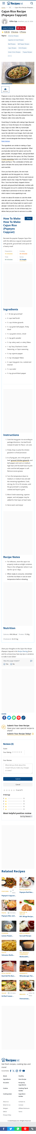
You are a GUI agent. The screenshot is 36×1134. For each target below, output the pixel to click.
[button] (32, 1129)
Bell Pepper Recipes (23, 44)
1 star (13, 752)
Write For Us (6, 1105)
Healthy (21, 1076)
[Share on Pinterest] (21, 28)
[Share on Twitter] (9, 718)
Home (3, 7)
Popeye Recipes (27, 52)
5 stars (21, 752)
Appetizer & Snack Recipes (16, 40)
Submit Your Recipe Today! (19, 733)
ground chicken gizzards (20, 460)
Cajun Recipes (12, 48)
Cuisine (5, 1088)
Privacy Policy (7, 1115)
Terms (20, 1111)
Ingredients (7, 1079)
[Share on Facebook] (4, 718)
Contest (21, 1105)
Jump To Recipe (8, 28)
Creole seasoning (7, 159)
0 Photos (23, 32)
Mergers (5, 1108)
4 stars (19, 752)
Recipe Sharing (23, 651)
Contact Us (22, 1102)
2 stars (15, 752)
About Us (6, 1102)
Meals (5, 1076)
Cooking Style (7, 1094)
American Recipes (13, 36)
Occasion (6, 1082)
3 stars (17, 752)
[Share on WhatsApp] (14, 718)
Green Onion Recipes (14, 52)
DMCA (5, 1111)
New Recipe (22, 1079)
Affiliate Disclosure (24, 1108)
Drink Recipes (23, 48)
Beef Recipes (12, 44)
